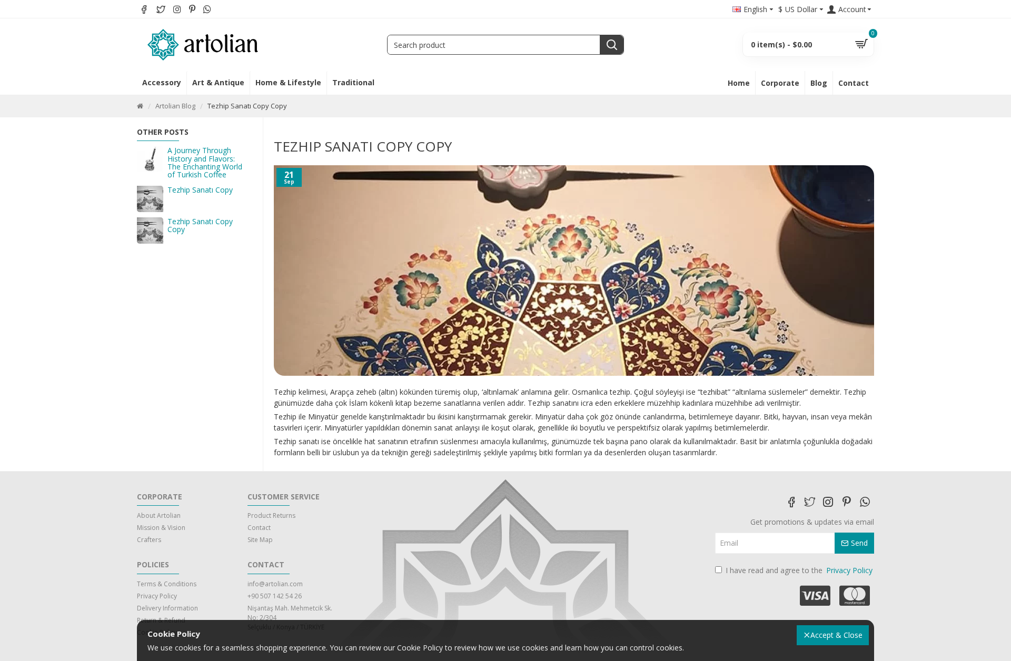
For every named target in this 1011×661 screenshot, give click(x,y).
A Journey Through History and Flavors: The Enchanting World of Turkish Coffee (204, 162)
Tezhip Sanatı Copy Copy (200, 225)
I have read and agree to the (799, 570)
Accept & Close (836, 635)
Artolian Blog (175, 106)
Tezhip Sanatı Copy (200, 190)
